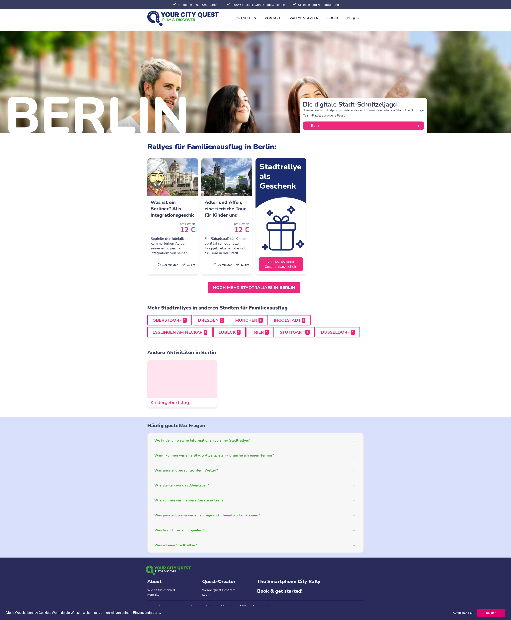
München (248, 320)
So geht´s (246, 18)
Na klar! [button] (491, 612)
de (349, 18)
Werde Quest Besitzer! (218, 590)
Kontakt (273, 18)
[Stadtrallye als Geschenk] (281, 216)
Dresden (210, 320)
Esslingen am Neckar (179, 332)
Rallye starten (304, 18)
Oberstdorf (169, 320)
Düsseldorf (337, 332)
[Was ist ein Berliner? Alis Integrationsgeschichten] (172, 216)
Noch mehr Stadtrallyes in (254, 287)
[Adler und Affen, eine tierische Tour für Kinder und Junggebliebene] (226, 216)
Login (332, 18)
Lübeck (229, 332)
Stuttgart (294, 332)
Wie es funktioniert (161, 590)
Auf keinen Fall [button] (463, 612)
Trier (259, 332)
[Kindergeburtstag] (182, 383)
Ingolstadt (289, 320)
